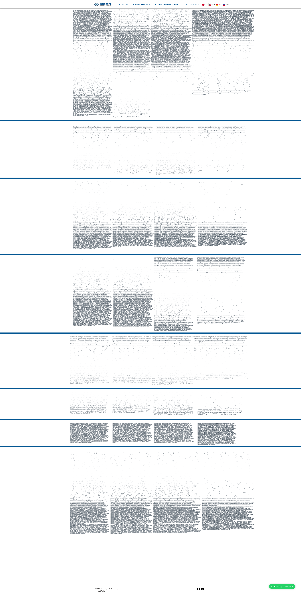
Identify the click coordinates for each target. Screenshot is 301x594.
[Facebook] (198, 589)
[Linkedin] (202, 589)
